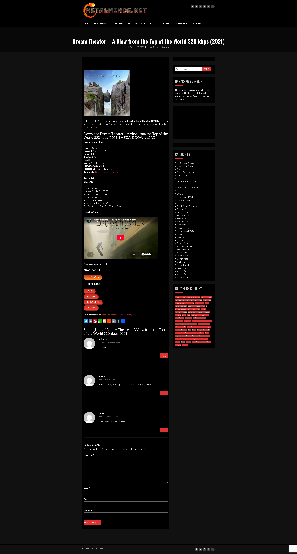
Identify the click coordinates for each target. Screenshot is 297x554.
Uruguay (178, 345)
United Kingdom (197, 342)
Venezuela (185, 345)
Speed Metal (182, 255)
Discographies (183, 184)
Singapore (178, 336)
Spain (177, 339)
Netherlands (190, 327)
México (184, 327)
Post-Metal (182, 240)
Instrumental (182, 218)
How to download (102, 23)
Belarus (209, 297)
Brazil (188, 300)
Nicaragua (207, 327)
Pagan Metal (182, 237)
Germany (178, 312)
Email (87, 499)
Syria (195, 339)
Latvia (193, 321)
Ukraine (188, 342)
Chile (204, 300)
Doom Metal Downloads (188, 187)
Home (87, 23)
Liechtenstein (201, 321)
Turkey (183, 342)
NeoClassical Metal (186, 231)
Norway (178, 330)
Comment (89, 455)
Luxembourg (179, 324)
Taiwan (200, 339)
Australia (197, 297)
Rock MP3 (197, 23)
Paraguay (184, 330)
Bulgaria (193, 300)
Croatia (192, 303)
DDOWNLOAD (93, 302)
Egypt (203, 306)
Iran (208, 315)
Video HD (181, 274)
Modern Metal (183, 228)
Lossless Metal (181, 23)
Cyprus (201, 303)
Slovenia (190, 336)
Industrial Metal (184, 215)
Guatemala (191, 312)
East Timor (191, 306)
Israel (182, 318)
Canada (199, 300)
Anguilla (184, 297)
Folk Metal (181, 203)
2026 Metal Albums (185, 166)
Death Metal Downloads (188, 181)
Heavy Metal (183, 212)
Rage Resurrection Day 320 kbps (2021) (119, 314)
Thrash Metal (183, 265)
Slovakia (184, 336)
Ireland (178, 318)
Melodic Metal (183, 221)
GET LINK (91, 296)
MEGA (89, 291)
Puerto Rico (206, 330)
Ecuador (198, 306)
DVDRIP (181, 193)
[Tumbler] (208, 6)
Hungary (178, 315)
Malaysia (194, 324)
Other (179, 234)
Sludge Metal (183, 249)
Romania (188, 333)
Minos (149, 47)
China (209, 300)
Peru (189, 330)
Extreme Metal (183, 200)
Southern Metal (184, 252)
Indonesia (194, 315)
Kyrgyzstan (187, 321)
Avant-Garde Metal (185, 172)
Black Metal (182, 175)
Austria (203, 297)
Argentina (191, 297)
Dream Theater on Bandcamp (108, 172)
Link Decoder (163, 23)
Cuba (196, 303)
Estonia (183, 309)
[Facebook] (192, 6)
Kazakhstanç (179, 321)
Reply (164, 355)
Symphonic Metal (184, 261)
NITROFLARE (93, 277)
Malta (200, 324)
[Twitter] (196, 6)
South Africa (198, 336)
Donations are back (136, 23)
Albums (180, 169)
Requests (119, 23)
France (203, 309)
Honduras (199, 312)
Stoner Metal (183, 258)
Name (87, 488)
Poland (194, 330)
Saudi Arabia (200, 333)
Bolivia (184, 300)
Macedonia (187, 324)
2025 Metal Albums (185, 163)
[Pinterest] (200, 6)
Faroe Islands (191, 309)
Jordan (195, 318)
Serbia (207, 333)
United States (207, 342)
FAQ (151, 23)
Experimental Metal (186, 197)
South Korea (206, 336)
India (188, 315)
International (202, 315)
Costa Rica (185, 303)
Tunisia (178, 342)
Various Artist (183, 271)
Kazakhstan (201, 318)
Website (88, 510)
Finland (198, 309)
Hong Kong (206, 312)
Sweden (182, 339)
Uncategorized (183, 268)
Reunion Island (180, 333)
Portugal (199, 330)
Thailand (205, 339)
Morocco (178, 327)
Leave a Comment (161, 47)
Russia (193, 333)
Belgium (178, 300)
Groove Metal (183, 209)
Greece (184, 312)
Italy (186, 318)
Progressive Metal (185, 246)
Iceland (184, 315)
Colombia (178, 303)
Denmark (184, 306)
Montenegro (206, 324)
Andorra (178, 297)
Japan (190, 318)
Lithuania (208, 321)
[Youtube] (204, 6)
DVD (179, 190)
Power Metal (183, 243)
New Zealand (199, 327)
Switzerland (189, 339)
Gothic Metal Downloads (188, 206)
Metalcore (181, 224)
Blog (179, 178)
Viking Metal (182, 277)
